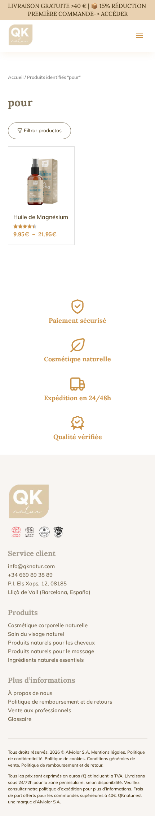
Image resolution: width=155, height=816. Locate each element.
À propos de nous (30, 693)
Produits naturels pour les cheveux (51, 642)
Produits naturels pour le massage (51, 651)
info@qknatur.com (31, 566)
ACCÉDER (114, 13)
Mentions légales (108, 752)
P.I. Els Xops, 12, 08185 (37, 583)
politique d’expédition (60, 789)
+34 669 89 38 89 (30, 574)
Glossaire (19, 718)
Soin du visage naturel (36, 633)
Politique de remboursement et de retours (60, 701)
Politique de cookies (65, 758)
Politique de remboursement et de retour (61, 765)
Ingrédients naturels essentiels (46, 659)
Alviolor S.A (48, 801)
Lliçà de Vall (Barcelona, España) (49, 592)
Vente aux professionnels (39, 710)
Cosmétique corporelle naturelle (48, 625)
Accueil (15, 77)
